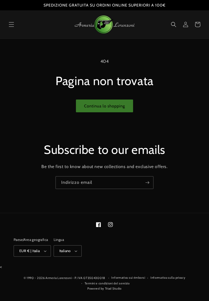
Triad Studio (113, 288)
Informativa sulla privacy (168, 278)
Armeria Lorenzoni (58, 278)
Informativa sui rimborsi (128, 278)
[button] (11, 24)
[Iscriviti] (147, 182)
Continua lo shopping (104, 106)
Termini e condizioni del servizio (107, 283)
